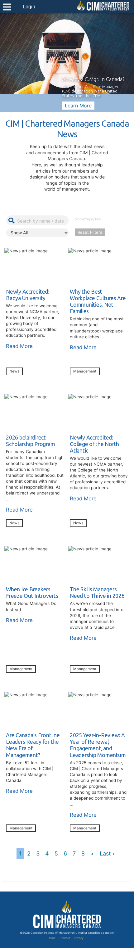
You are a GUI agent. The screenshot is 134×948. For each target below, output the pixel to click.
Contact (65, 938)
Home (51, 938)
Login (29, 6)
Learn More (78, 105)
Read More (19, 346)
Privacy (79, 938)
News (14, 371)
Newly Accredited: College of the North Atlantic (94, 444)
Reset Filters (90, 232)
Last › (107, 853)
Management (84, 371)
